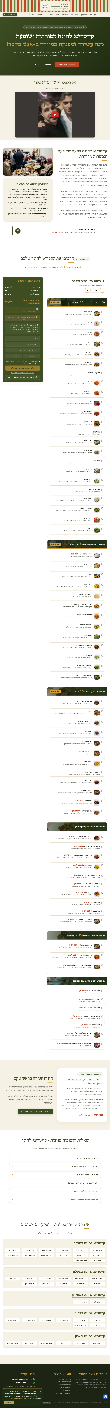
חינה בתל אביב (29, 1250)
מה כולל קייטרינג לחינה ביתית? (86, 1191)
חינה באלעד (97, 1302)
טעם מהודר (61, 3)
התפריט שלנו (41, 15)
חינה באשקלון (63, 1320)
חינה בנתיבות (97, 1320)
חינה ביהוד (97, 1260)
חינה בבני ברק (97, 1250)
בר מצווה (65, 15)
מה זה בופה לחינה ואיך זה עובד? (85, 1174)
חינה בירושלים (80, 1250)
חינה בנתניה (97, 1343)
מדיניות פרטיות (47, 1403)
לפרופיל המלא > (57, 232)
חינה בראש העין (46, 1284)
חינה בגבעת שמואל (46, 1255)
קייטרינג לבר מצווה (65, 1385)
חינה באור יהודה (13, 1255)
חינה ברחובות (63, 1278)
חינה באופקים (12, 1320)
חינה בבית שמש (97, 1278)
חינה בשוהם (80, 1284)
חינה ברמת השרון (12, 1343)
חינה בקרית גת (46, 1320)
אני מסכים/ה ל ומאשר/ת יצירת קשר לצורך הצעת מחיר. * (22, 362)
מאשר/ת (9, 1402)
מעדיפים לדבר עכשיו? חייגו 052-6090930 (22, 373)
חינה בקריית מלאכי (80, 1325)
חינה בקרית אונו (30, 1255)
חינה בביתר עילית (63, 1250)
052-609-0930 (17, 1379)
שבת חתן (84, 15)
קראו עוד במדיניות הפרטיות (20, 1398)
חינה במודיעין (29, 1284)
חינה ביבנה (29, 1278)
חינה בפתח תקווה (46, 1250)
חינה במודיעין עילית (80, 1302)
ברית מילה (74, 15)
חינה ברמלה (13, 1278)
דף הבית (93, 15)
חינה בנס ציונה (46, 1278)
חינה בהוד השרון (46, 1343)
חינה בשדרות (97, 1325)
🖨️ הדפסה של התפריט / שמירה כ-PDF (22, 377)
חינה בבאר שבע (30, 1320)
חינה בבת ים (63, 1255)
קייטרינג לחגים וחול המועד (63, 1393)
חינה (57, 15)
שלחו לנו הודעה (21, 1383)
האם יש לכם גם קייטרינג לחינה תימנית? (83, 1183)
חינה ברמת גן (13, 1250)
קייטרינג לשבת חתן (65, 1379)
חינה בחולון (80, 1255)
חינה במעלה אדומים (80, 1260)
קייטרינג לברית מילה (64, 1382)
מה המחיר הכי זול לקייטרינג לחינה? (84, 1199)
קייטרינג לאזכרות (65, 1388)
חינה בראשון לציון (80, 1278)
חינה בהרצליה (29, 1343)
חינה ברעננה (63, 1343)
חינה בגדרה (63, 1284)
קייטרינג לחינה (66, 1390)
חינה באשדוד (80, 1320)
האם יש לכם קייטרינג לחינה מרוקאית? (83, 1166)
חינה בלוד (97, 1284)
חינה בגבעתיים (97, 1255)
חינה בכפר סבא (80, 1343)
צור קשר (31, 15)
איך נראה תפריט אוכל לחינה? (87, 1158)
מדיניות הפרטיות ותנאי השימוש (21, 361)
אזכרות (50, 15)
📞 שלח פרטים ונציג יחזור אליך (23, 368)
